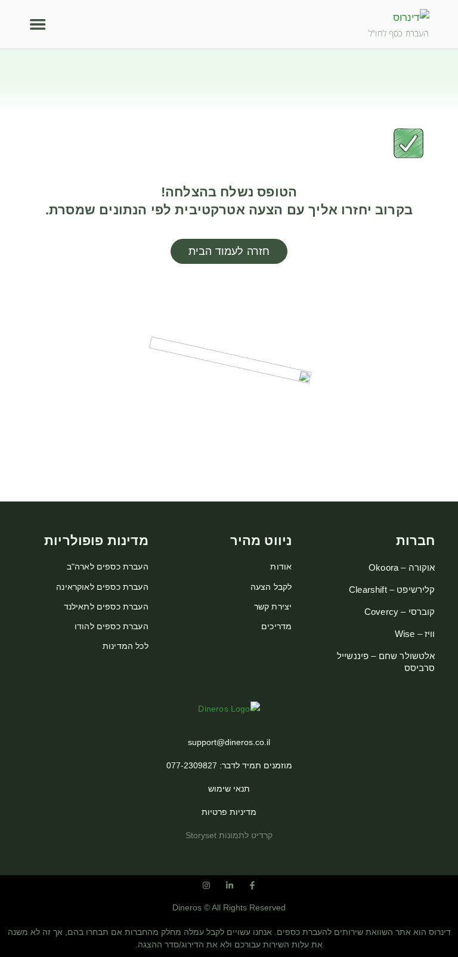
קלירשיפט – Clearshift (392, 589)
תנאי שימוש (229, 788)
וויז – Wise (415, 634)
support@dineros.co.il (229, 742)
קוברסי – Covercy (399, 612)
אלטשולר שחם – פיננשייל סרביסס (386, 662)
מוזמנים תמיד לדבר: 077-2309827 (229, 765)
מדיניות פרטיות (229, 812)
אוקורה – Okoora (402, 567)
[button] (38, 24)
